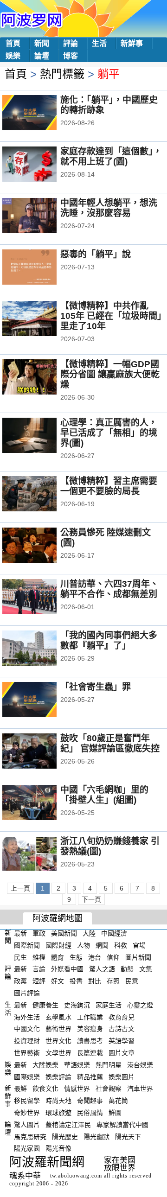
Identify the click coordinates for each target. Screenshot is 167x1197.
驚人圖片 (27, 1124)
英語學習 (122, 1040)
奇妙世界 (27, 1112)
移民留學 (27, 1100)
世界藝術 (27, 1053)
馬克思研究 (30, 1136)
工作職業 (90, 1016)
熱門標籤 (62, 74)
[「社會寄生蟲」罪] (42, 700)
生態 (76, 957)
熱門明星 (109, 1065)
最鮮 (20, 1088)
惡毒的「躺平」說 (95, 254)
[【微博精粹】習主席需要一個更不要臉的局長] (42, 494)
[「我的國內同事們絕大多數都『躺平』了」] (42, 649)
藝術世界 (58, 1028)
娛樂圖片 (122, 1076)
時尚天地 (58, 1100)
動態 (127, 969)
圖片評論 (27, 993)
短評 (38, 981)
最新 (20, 933)
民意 (131, 981)
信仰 (113, 957)
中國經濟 (114, 933)
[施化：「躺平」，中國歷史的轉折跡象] (42, 113)
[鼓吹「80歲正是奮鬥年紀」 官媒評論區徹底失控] (42, 751)
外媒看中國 (67, 969)
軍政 (38, 933)
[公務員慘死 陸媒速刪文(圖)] (42, 546)
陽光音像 (58, 1148)
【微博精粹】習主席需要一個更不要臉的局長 (108, 486)
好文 (57, 981)
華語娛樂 (77, 1065)
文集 (145, 969)
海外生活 (27, 1016)
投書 (76, 981)
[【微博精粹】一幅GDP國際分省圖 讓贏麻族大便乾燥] (42, 377)
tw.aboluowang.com (76, 1175)
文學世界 (58, 1053)
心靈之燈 (140, 1005)
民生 (20, 957)
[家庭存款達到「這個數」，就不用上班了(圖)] (42, 165)
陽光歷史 (65, 1136)
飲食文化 (45, 1088)
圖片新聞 (138, 957)
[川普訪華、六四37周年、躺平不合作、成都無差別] (42, 597)
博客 (70, 56)
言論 (38, 969)
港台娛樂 (140, 1065)
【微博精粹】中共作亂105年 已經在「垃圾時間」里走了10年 (111, 316)
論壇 (41, 56)
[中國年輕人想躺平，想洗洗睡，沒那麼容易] (42, 216)
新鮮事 (132, 43)
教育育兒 (122, 1016)
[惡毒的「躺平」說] (42, 268)
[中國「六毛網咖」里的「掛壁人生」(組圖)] (42, 803)
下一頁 (91, 899)
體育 (57, 957)
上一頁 (20, 888)
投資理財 (27, 1040)
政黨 (20, 981)
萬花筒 (118, 1100)
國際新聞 (27, 945)
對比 (94, 981)
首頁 (13, 43)
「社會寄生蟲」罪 (95, 687)
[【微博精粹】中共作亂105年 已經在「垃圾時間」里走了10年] (42, 319)
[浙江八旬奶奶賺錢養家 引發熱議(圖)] (42, 854)
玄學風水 (58, 1016)
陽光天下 (128, 1136)
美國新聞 (64, 933)
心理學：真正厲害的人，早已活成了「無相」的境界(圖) (108, 433)
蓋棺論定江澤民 (68, 1124)
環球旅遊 (58, 1112)
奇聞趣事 (90, 1100)
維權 (38, 957)
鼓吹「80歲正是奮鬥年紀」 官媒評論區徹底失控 (110, 743)
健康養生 (45, 1005)
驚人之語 (102, 969)
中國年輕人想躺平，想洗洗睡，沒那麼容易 (108, 208)
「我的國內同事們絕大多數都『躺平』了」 (108, 640)
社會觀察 (109, 1088)
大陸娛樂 (45, 1065)
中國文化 (27, 1028)
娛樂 (13, 56)
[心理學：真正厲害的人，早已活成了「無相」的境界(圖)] (42, 436)
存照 (113, 981)
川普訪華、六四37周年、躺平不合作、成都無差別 (109, 589)
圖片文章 (122, 1053)
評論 (70, 43)
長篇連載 (90, 1053)
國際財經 (58, 945)
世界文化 (58, 1040)
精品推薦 (90, 1076)
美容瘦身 (90, 1028)
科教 (120, 945)
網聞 (102, 945)
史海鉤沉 (77, 1005)
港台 (94, 957)
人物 (83, 945)
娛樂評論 (58, 1076)
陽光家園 (27, 1148)
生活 (99, 43)
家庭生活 (109, 1005)
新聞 (41, 43)
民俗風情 (90, 1112)
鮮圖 (115, 1112)
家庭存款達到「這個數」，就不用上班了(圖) (111, 156)
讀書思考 (90, 1040)
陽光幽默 (96, 1136)
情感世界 (77, 1088)
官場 (139, 945)
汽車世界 (140, 1088)
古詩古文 (122, 1028)
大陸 (89, 933)
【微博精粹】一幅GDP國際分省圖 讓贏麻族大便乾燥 (110, 374)
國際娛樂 (27, 1076)
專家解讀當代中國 (122, 1124)
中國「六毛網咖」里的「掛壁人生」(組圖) (104, 795)
